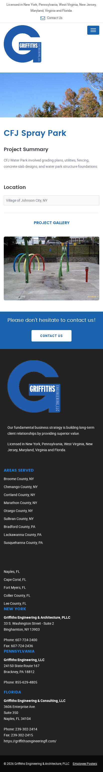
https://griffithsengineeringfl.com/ (30, 741)
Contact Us (54, 17)
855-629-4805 (26, 682)
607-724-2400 (26, 639)
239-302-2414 (26, 729)
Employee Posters (85, 764)
